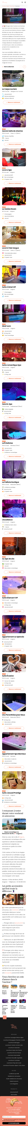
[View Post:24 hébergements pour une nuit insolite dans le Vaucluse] (14, 986)
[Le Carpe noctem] (13, 78)
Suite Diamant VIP (10, 598)
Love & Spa (7, 170)
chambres (15, 910)
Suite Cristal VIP (9, 287)
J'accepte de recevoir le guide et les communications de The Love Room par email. (14, 1120)
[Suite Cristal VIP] (14, 274)
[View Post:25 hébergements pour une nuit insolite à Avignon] (22, 986)
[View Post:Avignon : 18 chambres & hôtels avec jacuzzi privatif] (14, 1001)
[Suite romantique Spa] (14, 352)
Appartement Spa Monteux (14, 754)
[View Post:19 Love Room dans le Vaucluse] (22, 1001)
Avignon (21, 837)
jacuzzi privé (19, 923)
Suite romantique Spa (11, 365)
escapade (8, 973)
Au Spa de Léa (8, 559)
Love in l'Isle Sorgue (10, 248)
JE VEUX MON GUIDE (14, 1123)
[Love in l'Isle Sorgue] (14, 235)
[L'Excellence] (14, 508)
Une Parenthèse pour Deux (13, 715)
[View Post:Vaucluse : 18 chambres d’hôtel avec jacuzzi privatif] (5, 1001)
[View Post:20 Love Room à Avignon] (5, 986)
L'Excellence (7, 520)
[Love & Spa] (14, 157)
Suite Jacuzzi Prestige (11, 793)
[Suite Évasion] (14, 663)
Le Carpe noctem (9, 89)
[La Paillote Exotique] (14, 469)
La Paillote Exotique (10, 482)
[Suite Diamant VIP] (14, 585)
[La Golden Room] (14, 196)
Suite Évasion (8, 676)
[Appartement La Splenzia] (14, 624)
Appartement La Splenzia (13, 637)
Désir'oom (6, 326)
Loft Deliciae (7, 443)
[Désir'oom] (14, 313)
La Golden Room (9, 209)
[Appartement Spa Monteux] (14, 741)
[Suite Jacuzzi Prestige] (14, 780)
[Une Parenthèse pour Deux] (14, 702)
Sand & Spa (7, 404)
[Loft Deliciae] (14, 430)
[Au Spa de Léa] (14, 546)
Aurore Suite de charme (12, 131)
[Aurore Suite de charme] (14, 118)
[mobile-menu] (25, 2)
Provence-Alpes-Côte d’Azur (8, 6)
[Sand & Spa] (14, 391)
